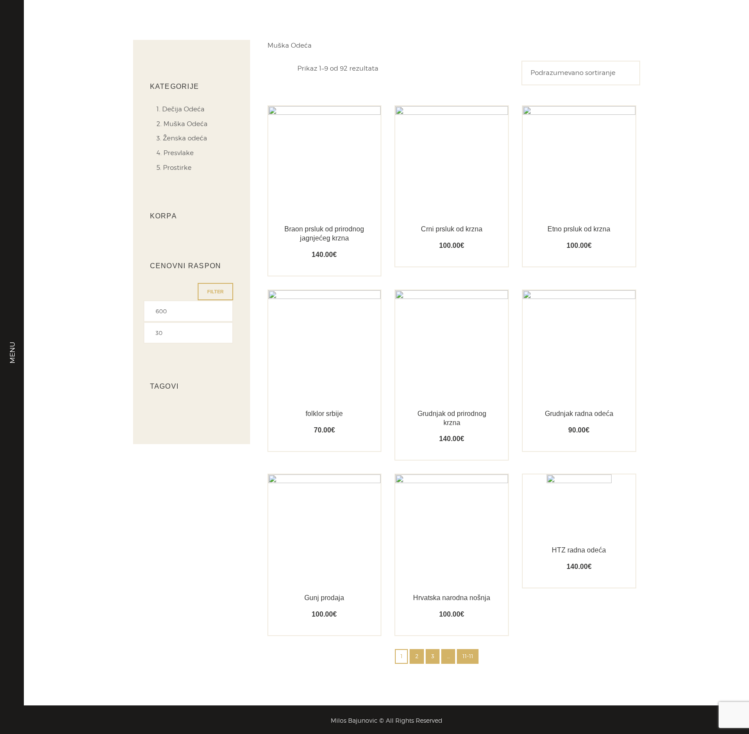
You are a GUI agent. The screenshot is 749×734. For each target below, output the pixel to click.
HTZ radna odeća (579, 550)
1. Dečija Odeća (180, 109)
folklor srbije (324, 413)
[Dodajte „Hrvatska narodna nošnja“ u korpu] (436, 550)
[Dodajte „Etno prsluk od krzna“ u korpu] (563, 181)
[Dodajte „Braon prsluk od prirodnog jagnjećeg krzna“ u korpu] (308, 181)
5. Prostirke (174, 168)
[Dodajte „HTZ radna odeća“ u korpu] (563, 502)
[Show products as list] (289, 67)
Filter (215, 291)
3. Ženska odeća (181, 138)
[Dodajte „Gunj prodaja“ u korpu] (308, 550)
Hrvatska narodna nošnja (451, 597)
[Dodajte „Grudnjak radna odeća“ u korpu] (563, 366)
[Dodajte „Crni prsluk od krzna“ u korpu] (436, 181)
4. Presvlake (175, 153)
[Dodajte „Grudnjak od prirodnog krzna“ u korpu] (436, 366)
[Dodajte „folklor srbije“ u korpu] (308, 366)
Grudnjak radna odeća (579, 413)
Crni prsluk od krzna (451, 229)
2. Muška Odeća (182, 124)
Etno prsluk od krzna (578, 229)
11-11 (467, 656)
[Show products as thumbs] (272, 67)
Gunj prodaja (324, 597)
